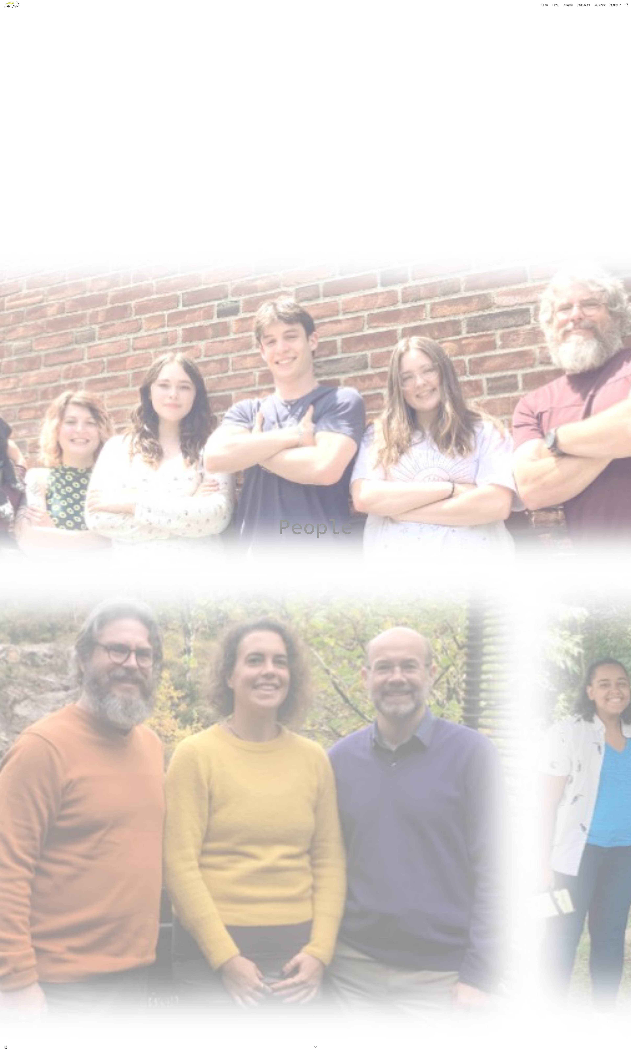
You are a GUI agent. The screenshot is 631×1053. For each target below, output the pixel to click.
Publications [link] (583, 4)
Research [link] (568, 4)
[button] (627, 5)
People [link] (613, 4)
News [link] (555, 4)
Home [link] (544, 4)
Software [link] (600, 4)
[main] (315, 526)
